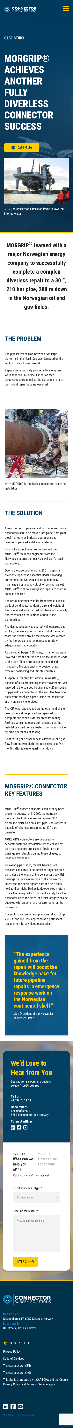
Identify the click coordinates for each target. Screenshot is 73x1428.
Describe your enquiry (26, 1211)
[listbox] (36, 1197)
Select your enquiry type (27, 1188)
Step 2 (21, 1261)
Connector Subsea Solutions (22, 9)
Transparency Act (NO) (17, 1373)
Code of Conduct (13, 1358)
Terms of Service (37, 1384)
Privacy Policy (12, 1351)
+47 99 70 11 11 (19, 1343)
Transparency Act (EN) (17, 1365)
